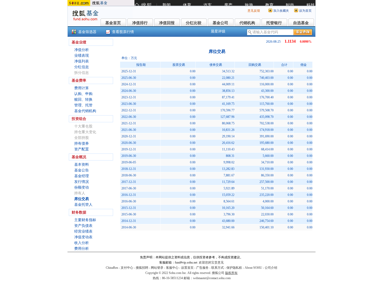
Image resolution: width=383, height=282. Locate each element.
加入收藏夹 (281, 10)
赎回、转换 (83, 99)
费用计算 (81, 88)
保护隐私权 (234, 268)
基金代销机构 (85, 111)
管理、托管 (83, 105)
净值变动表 (83, 237)
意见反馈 (254, 10)
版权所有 (231, 273)
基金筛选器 (87, 32)
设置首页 (187, 268)
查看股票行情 (123, 32)
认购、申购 (83, 94)
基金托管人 (83, 205)
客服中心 (172, 268)
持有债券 (81, 143)
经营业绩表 (83, 231)
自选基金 (301, 23)
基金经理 (81, 176)
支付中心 (127, 268)
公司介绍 (271, 268)
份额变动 (81, 187)
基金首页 (113, 23)
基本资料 (81, 164)
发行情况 (81, 182)
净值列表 (81, 61)
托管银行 (274, 23)
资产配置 (81, 149)
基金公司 (220, 23)
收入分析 (81, 243)
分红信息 (81, 67)
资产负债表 (83, 226)
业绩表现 (81, 55)
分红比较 (193, 23)
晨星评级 (218, 31)
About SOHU (253, 268)
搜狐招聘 (142, 268)
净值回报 (167, 23)
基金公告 (81, 170)
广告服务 (202, 268)
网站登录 (157, 268)
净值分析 (81, 50)
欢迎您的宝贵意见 (211, 262)
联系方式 (217, 268)
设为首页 (305, 10)
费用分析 (81, 249)
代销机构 (247, 23)
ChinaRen (112, 268)
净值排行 (140, 23)
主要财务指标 (85, 220)
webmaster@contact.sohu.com (212, 278)
